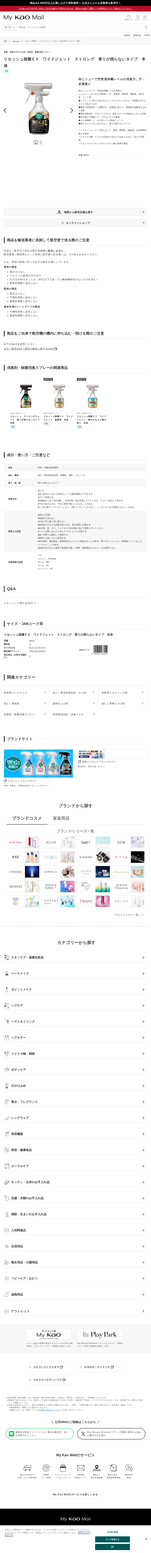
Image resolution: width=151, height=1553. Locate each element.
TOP (5, 41)
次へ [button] (71, 110)
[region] (75, 1539)
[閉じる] (146, 1539)
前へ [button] (4, 110)
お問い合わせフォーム (49, 1410)
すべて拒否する (112, 1539)
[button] (75, 212)
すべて (8, 27)
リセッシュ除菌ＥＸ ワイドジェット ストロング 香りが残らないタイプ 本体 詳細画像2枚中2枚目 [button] (41, 142)
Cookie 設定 (112, 1532)
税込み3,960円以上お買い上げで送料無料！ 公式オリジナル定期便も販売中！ (75, 3)
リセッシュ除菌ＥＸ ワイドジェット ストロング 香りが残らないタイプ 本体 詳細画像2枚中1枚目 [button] (36, 142)
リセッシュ (16, 41)
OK (112, 1547)
